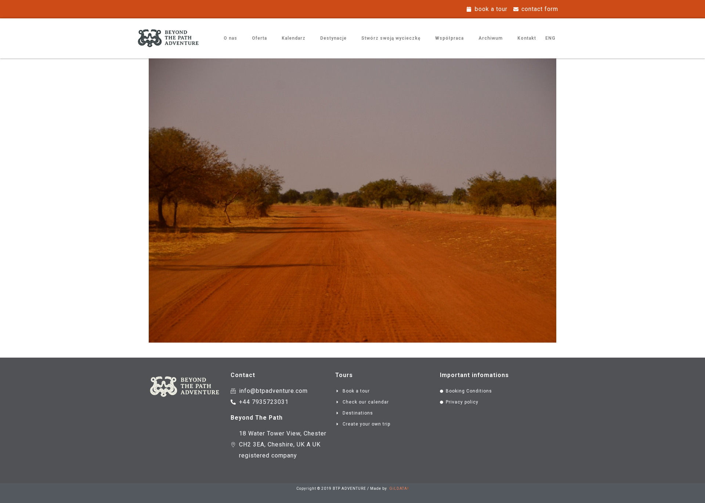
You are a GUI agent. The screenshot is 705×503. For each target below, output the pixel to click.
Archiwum (490, 38)
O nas (230, 38)
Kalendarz (294, 38)
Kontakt (526, 38)
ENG (550, 38)
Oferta (259, 38)
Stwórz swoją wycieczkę (390, 38)
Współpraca (449, 38)
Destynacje (333, 38)
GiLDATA (398, 488)
